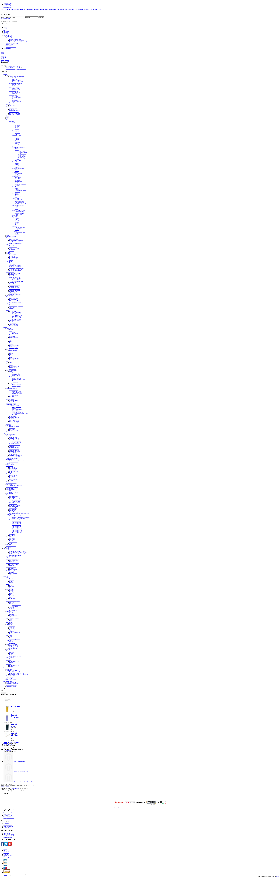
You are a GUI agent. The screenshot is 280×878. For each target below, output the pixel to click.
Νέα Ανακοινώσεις (8, 825)
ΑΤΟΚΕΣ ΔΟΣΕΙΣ (5, 787)
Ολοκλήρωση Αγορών (9, 5)
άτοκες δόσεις (15, 788)
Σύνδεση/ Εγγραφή (8, 7)
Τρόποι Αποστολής (8, 815)
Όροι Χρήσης (7, 833)
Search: (2, 17)
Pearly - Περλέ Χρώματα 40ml (13, 67)
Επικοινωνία (6, 827)
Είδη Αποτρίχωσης (8, 857)
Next (118, 807)
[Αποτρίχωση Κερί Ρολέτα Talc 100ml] (7, 721)
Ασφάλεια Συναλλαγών (9, 835)
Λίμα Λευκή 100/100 (11, 742)
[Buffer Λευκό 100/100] (7, 703)
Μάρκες (5, 847)
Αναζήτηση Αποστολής (9, 826)
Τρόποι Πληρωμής (8, 814)
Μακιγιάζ (6, 854)
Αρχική (5, 743)
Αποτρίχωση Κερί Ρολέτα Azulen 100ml (12, 734)
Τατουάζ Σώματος (8, 744)
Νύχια (5, 850)
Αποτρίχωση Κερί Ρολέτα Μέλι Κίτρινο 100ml (11, 717)
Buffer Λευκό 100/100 (12, 706)
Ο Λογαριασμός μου (8, 1)
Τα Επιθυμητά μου (8, 3)
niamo (5, 875)
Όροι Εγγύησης (7, 816)
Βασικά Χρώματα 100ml (12, 66)
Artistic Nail (6, 853)
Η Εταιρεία (6, 823)
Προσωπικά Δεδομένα (9, 834)
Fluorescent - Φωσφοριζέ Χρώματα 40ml (16, 69)
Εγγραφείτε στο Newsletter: (7, 690)
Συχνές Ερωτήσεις (8, 837)
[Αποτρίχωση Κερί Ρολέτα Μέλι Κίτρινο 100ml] (7, 712)
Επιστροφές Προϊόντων (9, 818)
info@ (4, 15)
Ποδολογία (6, 851)
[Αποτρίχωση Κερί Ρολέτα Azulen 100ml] (7, 730)
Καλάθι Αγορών (7, 4)
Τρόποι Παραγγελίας (8, 812)
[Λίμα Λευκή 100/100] (7, 739)
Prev (115, 807)
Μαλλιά (5, 849)
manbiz (277, 876)
